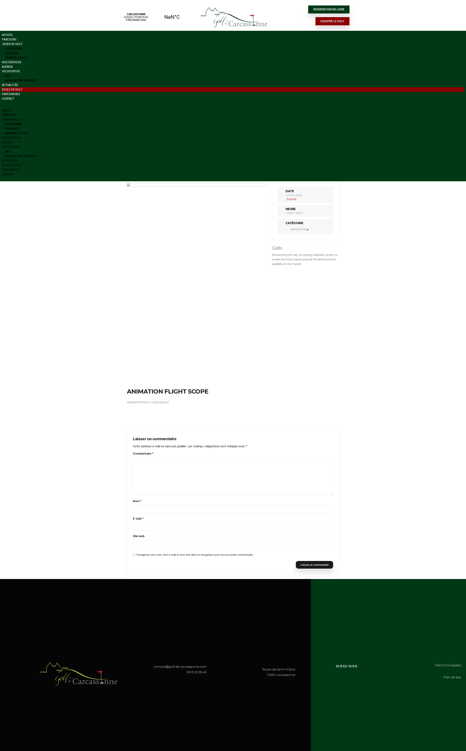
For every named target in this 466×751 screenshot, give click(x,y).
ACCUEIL (7, 35)
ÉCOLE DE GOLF (12, 89)
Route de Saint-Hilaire (278, 669)
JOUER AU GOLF (12, 44)
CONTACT (8, 98)
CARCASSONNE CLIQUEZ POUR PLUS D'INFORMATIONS (154, 17)
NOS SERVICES (11, 62)
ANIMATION (298, 229)
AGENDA (7, 67)
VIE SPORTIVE (11, 71)
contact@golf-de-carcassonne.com (180, 666)
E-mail (138, 518)
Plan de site (452, 677)
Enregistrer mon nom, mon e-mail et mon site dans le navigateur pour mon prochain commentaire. (195, 554)
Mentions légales (448, 665)
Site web (139, 536)
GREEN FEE (12, 53)
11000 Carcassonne (281, 675)
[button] (233, 106)
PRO (7, 76)
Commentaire (143, 453)
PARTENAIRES (11, 94)
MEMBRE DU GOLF (17, 57)
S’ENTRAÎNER (13, 48)
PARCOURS (9, 39)
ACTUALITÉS (10, 85)
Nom (137, 501)
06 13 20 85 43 (196, 672)
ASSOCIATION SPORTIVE (20, 80)
